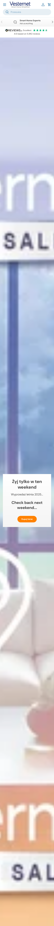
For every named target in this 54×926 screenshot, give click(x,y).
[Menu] (4, 4)
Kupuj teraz (27, 519)
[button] (49, 4)
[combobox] (27, 12)
